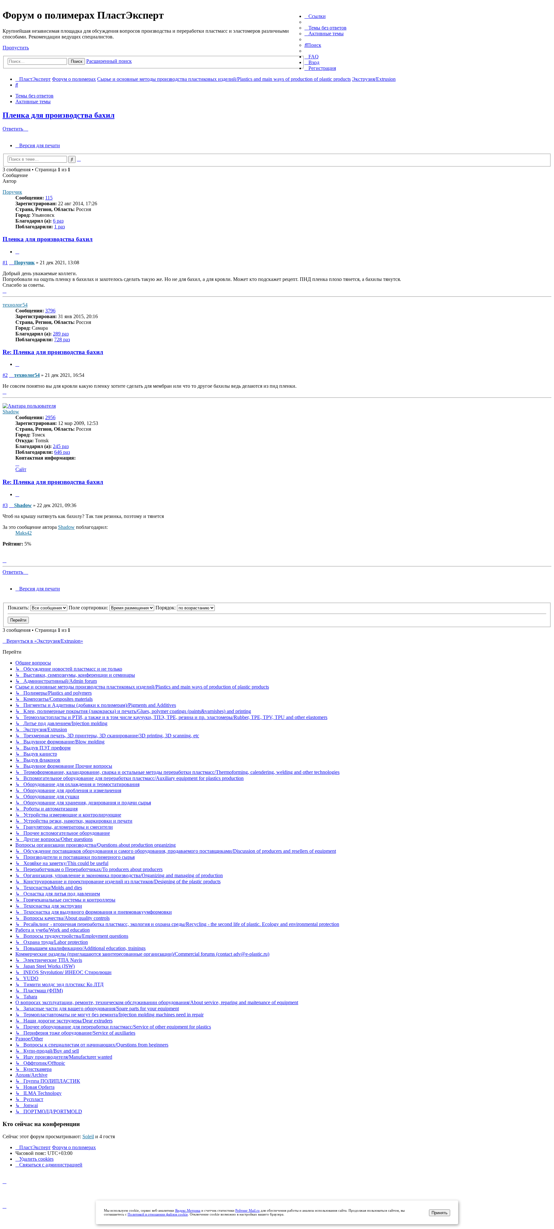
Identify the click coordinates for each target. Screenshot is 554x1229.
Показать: (19, 607)
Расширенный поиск (109, 61)
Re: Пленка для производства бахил (53, 352)
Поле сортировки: (89, 607)
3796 (50, 310)
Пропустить (16, 47)
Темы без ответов (34, 95)
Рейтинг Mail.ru (247, 1210)
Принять (440, 1212)
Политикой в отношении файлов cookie (158, 1214)
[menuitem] (326, 27)
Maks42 (23, 533)
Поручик (12, 192)
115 (49, 197)
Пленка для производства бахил (58, 115)
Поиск (76, 61)
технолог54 (15, 305)
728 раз (62, 339)
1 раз (59, 226)
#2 (5, 375)
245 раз (61, 446)
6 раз (58, 221)
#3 (5, 505)
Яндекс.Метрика (187, 1210)
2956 (50, 417)
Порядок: (166, 607)
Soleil (88, 1136)
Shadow (11, 411)
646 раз (62, 452)
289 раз (61, 333)
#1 (5, 262)
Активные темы (33, 101)
